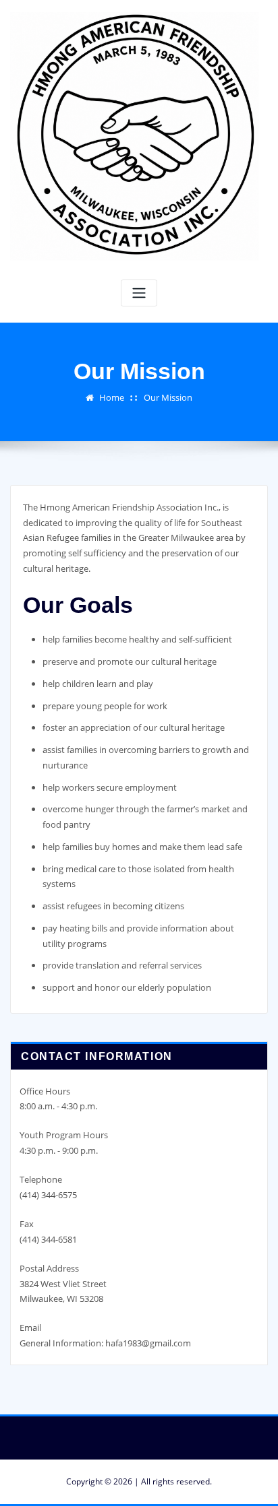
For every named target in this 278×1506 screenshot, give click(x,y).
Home (111, 397)
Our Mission (168, 397)
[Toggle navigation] (139, 293)
